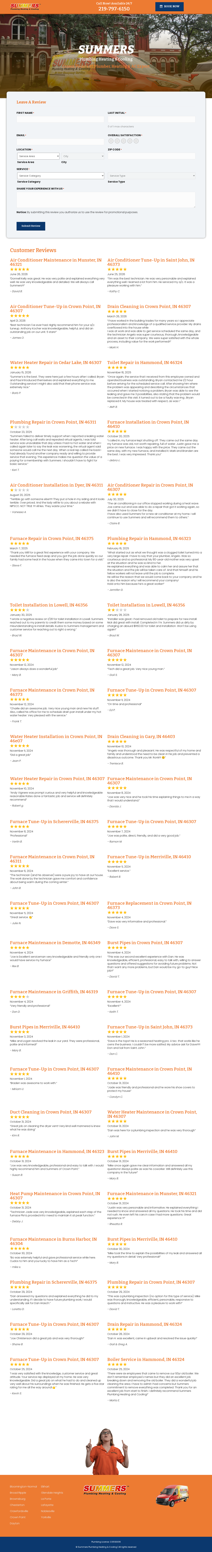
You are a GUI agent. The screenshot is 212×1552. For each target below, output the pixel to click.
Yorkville (46, 1517)
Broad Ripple (18, 1493)
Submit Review (31, 225)
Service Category (28, 181)
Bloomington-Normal (23, 1486)
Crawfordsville (19, 1511)
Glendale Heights (52, 1493)
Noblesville (47, 1511)
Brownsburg (17, 1499)
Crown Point (18, 1517)
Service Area (25, 162)
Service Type (116, 181)
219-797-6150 (114, 9)
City (64, 162)
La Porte (46, 1499)
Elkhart (45, 1486)
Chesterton (17, 1505)
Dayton (15, 1523)
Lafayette (47, 1505)
